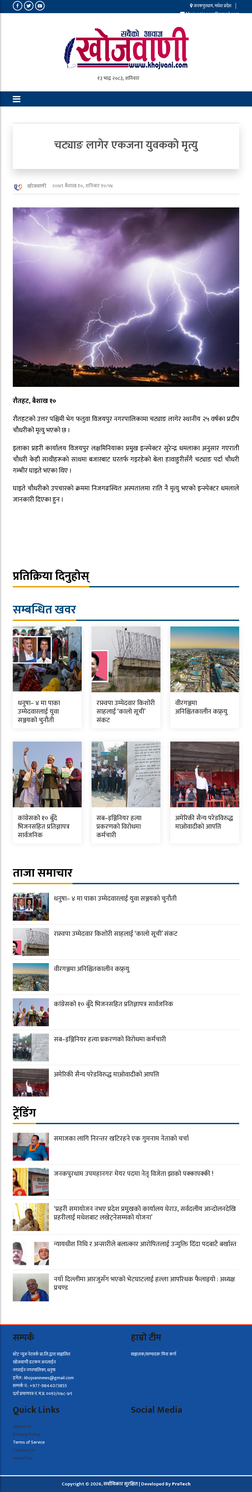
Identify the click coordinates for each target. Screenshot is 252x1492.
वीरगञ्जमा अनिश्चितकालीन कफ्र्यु (201, 707)
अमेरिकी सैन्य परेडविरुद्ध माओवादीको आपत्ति (204, 822)
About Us (22, 1426)
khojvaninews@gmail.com (212, 13)
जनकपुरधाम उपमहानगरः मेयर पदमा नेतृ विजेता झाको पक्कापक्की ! (133, 1173)
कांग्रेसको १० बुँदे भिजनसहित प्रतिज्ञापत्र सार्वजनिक (44, 827)
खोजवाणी (36, 186)
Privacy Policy (27, 1434)
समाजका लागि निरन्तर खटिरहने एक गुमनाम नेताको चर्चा (121, 1138)
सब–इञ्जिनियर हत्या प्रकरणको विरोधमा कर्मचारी (118, 827)
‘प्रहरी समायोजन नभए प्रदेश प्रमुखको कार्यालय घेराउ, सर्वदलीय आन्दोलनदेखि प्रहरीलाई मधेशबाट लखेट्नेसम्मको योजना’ (145, 1213)
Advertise (23, 1458)
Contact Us (24, 1450)
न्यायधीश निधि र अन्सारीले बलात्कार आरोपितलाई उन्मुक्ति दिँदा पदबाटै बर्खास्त (145, 1244)
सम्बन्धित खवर (44, 610)
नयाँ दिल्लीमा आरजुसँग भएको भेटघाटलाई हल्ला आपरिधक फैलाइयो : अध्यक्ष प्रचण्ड (144, 1283)
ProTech (181, 1484)
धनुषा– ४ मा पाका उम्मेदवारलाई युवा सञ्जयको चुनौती (39, 712)
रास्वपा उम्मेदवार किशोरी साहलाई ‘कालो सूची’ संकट (125, 712)
